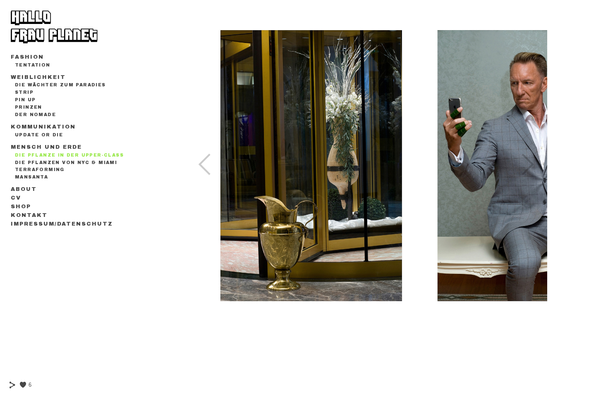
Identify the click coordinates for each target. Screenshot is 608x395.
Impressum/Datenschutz (62, 224)
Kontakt (29, 215)
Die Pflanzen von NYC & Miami (66, 162)
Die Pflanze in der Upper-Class (69, 155)
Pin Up (25, 100)
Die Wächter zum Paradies (60, 85)
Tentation (32, 65)
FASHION (27, 57)
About (24, 189)
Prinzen (28, 107)
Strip (24, 92)
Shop (21, 206)
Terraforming (40, 169)
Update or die (39, 135)
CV (16, 198)
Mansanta (31, 177)
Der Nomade (35, 114)
